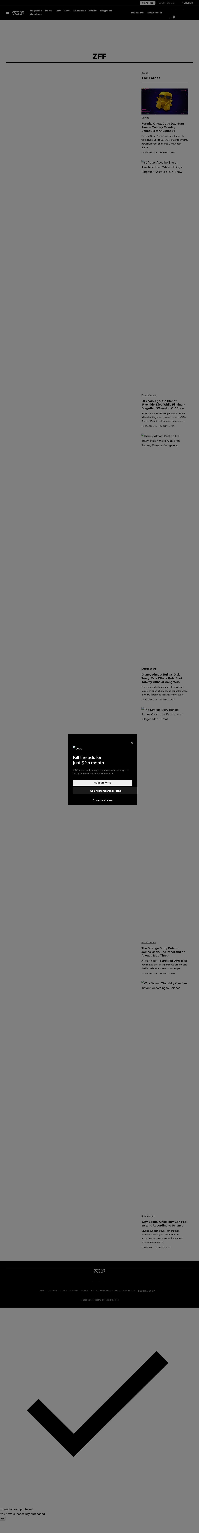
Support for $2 (102, 782)
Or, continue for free (103, 800)
